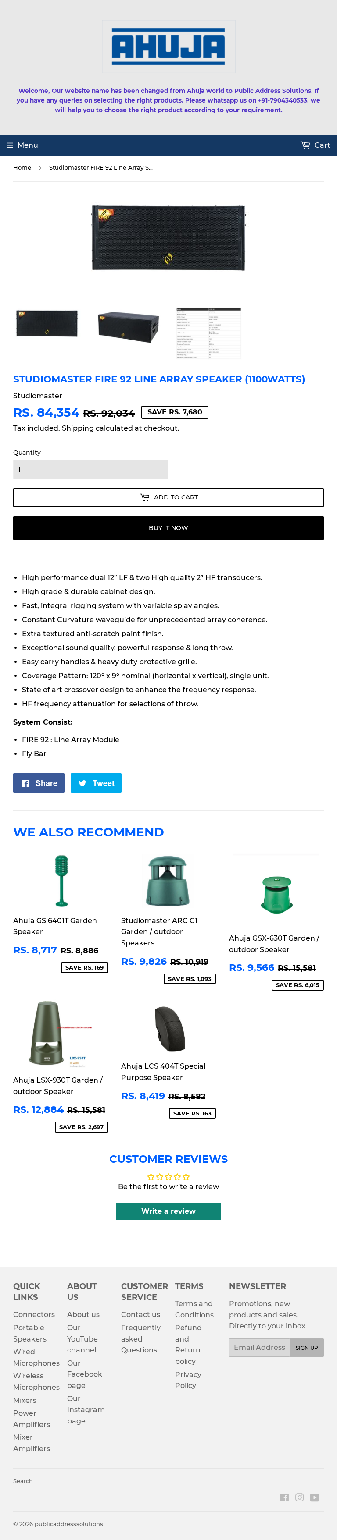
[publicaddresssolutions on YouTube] (314, 1498)
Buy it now (168, 528)
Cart (321, 145)
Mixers (24, 1400)
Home (22, 167)
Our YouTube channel (82, 1339)
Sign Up (307, 1348)
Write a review (168, 1211)
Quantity (27, 453)
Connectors (34, 1314)
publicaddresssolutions (69, 1523)
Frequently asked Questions (141, 1339)
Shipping (78, 428)
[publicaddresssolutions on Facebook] (284, 1498)
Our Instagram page (86, 1410)
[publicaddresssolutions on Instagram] (299, 1498)
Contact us (140, 1314)
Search (23, 1480)
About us (83, 1314)
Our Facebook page (84, 1374)
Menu (28, 145)
